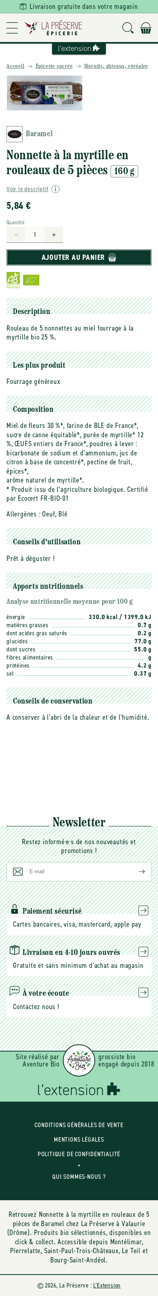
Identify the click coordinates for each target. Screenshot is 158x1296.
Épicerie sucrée (54, 66)
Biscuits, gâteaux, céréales (116, 66)
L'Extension (107, 1285)
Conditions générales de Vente (78, 1125)
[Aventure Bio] (79, 1060)
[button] (12, 27)
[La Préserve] (53, 28)
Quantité (15, 222)
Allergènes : (23, 514)
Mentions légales (79, 1139)
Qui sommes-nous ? (79, 1176)
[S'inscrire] (135, 872)
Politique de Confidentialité (79, 1154)
